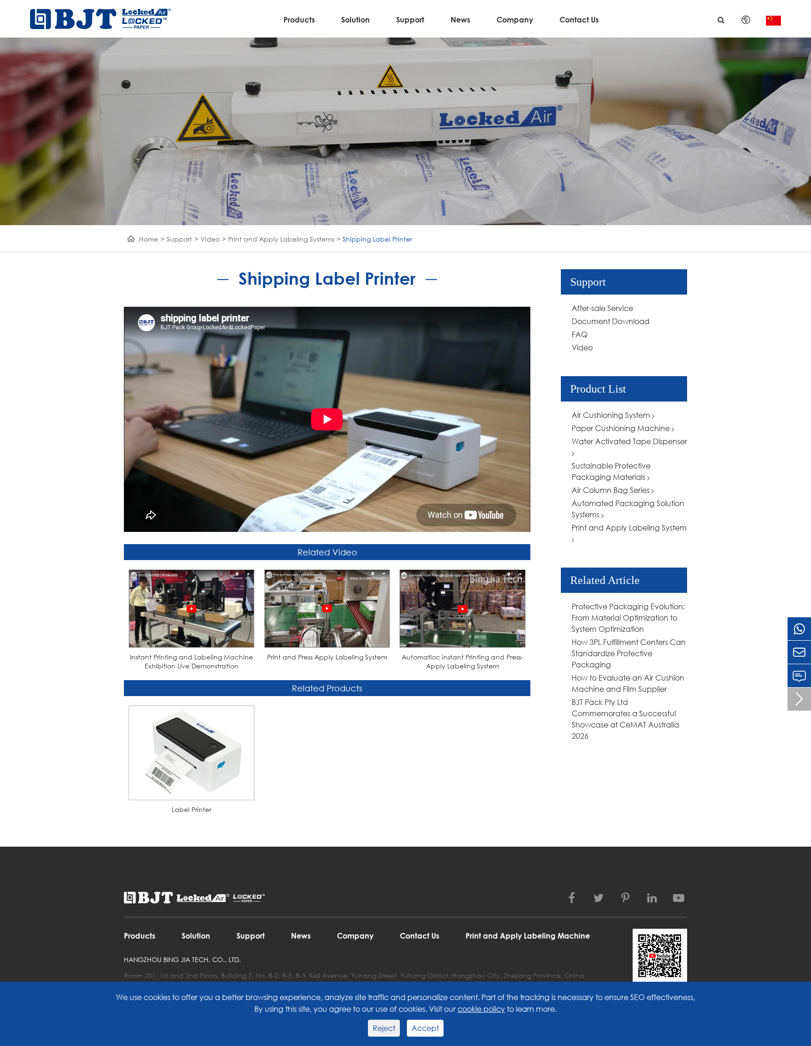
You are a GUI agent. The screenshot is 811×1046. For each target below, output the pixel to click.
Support (410, 19)
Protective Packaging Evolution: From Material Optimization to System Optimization (628, 617)
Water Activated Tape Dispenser (629, 441)
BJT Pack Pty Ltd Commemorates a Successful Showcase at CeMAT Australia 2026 (625, 719)
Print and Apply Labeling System (629, 527)
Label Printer (191, 809)
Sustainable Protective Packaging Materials (611, 471)
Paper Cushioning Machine (622, 428)
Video (210, 239)
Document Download (611, 321)
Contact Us (579, 19)
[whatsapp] (799, 628)
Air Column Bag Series (611, 490)
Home (148, 239)
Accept (425, 1028)
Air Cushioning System (612, 415)
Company (515, 19)
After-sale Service (602, 308)
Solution (355, 19)
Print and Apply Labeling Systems (281, 239)
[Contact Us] (799, 675)
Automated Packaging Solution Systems (628, 508)
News (460, 19)
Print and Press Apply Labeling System (327, 656)
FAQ (580, 334)
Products (299, 19)
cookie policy (481, 1009)
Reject (384, 1028)
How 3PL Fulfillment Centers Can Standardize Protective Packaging (629, 653)
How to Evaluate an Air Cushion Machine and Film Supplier (628, 683)
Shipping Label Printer (377, 239)
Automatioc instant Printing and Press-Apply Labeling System (462, 661)
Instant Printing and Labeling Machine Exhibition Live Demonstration (191, 661)
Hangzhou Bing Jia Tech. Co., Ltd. (182, 959)
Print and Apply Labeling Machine (528, 935)
